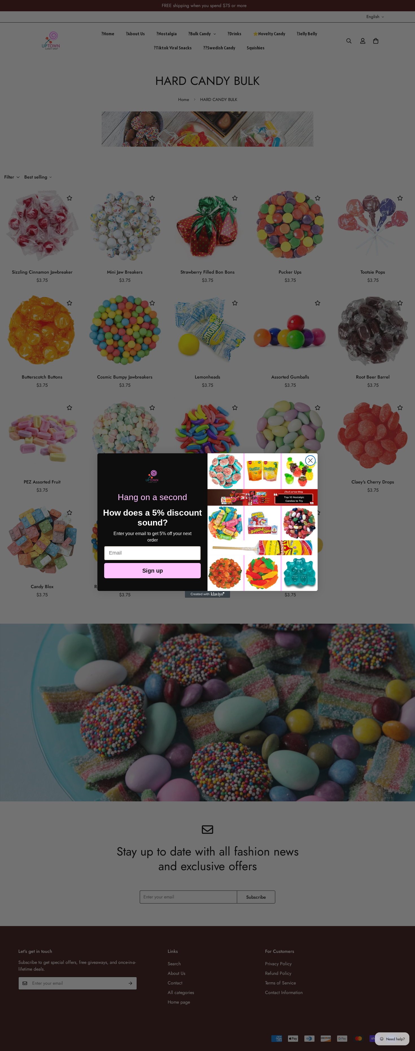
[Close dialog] (310, 460)
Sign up (152, 571)
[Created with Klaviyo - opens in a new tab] (207, 594)
